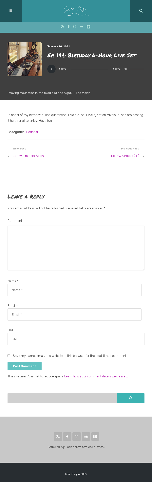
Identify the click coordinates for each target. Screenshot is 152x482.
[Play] (51, 69)
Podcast (32, 132)
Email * (13, 306)
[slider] (137, 69)
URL (11, 330)
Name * (13, 281)
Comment (15, 221)
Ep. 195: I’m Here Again (28, 156)
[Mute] (126, 69)
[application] (95, 69)
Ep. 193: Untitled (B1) (125, 156)
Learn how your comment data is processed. (96, 376)
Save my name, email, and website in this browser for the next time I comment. (70, 356)
